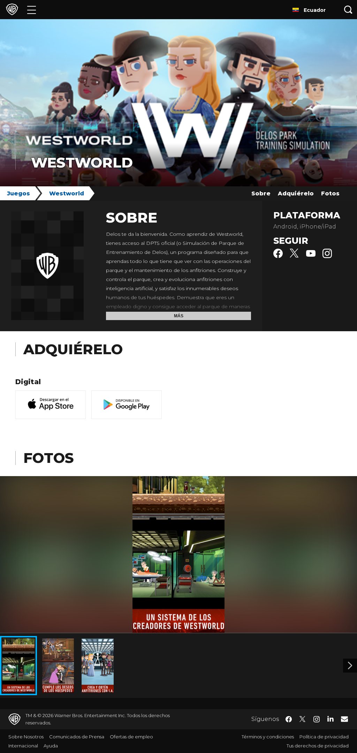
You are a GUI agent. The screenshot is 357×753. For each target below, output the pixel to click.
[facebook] (278, 256)
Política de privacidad (324, 736)
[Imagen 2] (350, 666)
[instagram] (327, 256)
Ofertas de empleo (131, 736)
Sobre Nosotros (26, 736)
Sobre (261, 193)
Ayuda (51, 745)
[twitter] (294, 256)
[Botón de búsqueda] (348, 9)
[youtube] (311, 256)
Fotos (330, 193)
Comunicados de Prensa (76, 736)
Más (178, 315)
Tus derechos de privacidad (318, 745)
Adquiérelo (296, 193)
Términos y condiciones (268, 736)
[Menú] (31, 9)
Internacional (23, 745)
